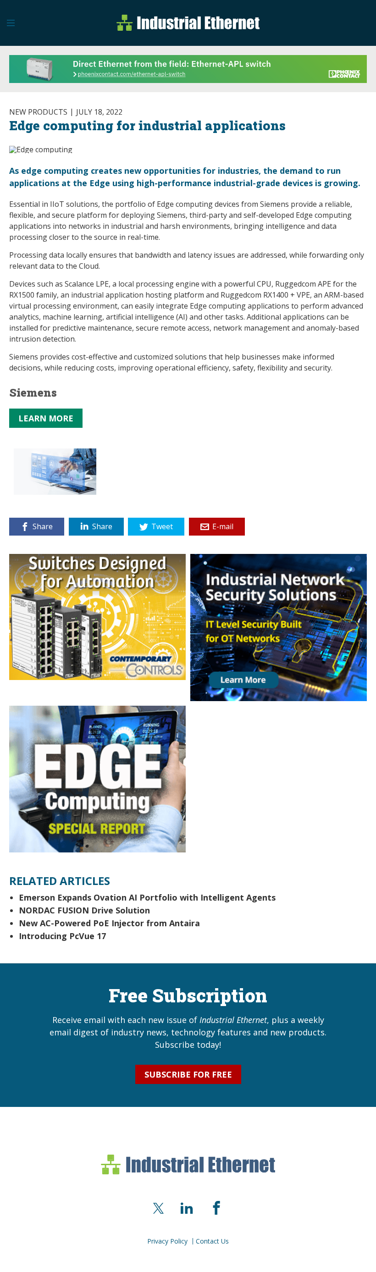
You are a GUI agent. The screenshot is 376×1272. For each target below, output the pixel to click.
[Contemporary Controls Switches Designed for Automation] (97, 615)
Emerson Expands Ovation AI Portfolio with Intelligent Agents (147, 897)
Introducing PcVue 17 (62, 935)
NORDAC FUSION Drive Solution (84, 910)
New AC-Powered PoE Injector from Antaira (109, 923)
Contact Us (212, 1241)
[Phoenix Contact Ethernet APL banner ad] (188, 67)
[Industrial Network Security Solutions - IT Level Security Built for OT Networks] (278, 626)
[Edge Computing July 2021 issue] (97, 778)
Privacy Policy (167, 1241)
